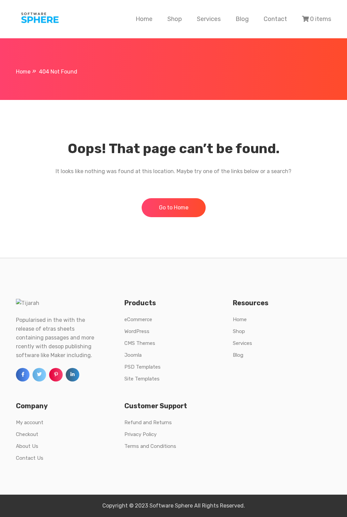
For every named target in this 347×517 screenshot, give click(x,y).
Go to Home (173, 207)
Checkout (27, 434)
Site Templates (142, 379)
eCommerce (138, 319)
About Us (27, 446)
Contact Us (29, 458)
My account (29, 422)
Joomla (133, 355)
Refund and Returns (148, 422)
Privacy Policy (140, 434)
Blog (242, 19)
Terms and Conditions (150, 446)
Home (144, 19)
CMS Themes (139, 343)
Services (209, 19)
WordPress (136, 331)
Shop (174, 19)
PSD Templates (142, 367)
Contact (275, 19)
